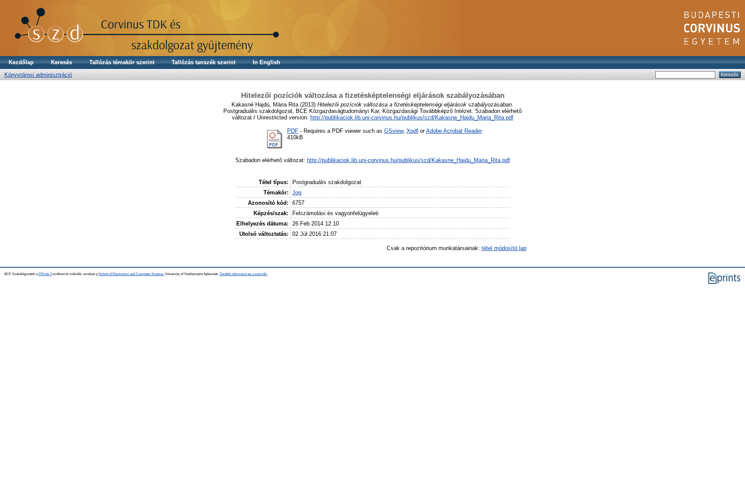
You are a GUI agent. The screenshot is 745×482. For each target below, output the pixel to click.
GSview (393, 131)
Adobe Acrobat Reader (454, 131)
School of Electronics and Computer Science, (131, 274)
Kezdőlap (21, 62)
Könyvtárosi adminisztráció (38, 75)
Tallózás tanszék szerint (203, 62)
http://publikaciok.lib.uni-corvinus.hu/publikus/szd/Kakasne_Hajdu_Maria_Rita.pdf (411, 117)
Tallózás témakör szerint (121, 62)
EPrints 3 (45, 274)
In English (266, 62)
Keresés (61, 62)
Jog (296, 192)
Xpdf (412, 131)
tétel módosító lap (504, 248)
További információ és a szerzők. (243, 274)
